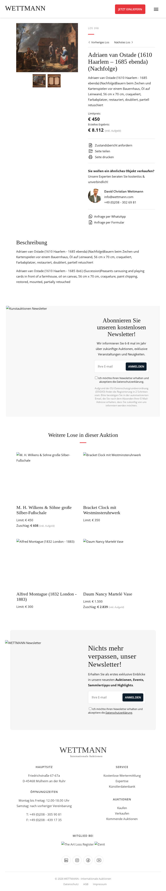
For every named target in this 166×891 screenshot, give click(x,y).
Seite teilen (102, 151)
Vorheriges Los (100, 42)
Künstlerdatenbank (122, 786)
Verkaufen (122, 813)
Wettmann (25, 8)
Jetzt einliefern (130, 9)
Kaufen (122, 808)
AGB (85, 884)
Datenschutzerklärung (130, 382)
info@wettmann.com (118, 197)
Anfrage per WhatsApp (110, 216)
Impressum (100, 884)
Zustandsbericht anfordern (113, 145)
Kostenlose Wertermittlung (122, 775)
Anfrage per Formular (109, 222)
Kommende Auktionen (122, 819)
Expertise (122, 781)
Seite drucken (104, 157)
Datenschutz (71, 884)
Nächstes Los (122, 42)
